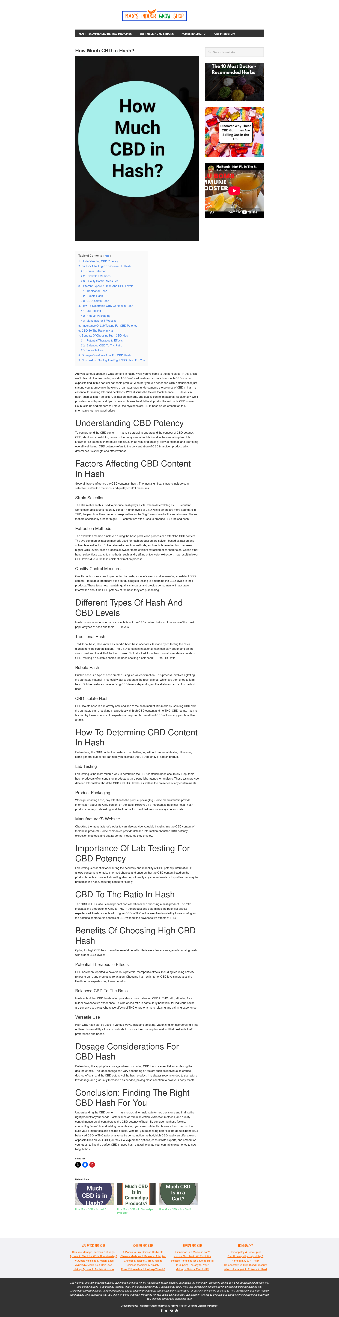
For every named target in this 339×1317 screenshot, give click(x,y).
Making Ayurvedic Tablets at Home (93, 1269)
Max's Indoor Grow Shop (170, 16)
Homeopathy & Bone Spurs (245, 1252)
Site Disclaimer (201, 1305)
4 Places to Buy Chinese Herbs (141, 1252)
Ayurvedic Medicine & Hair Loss (93, 1265)
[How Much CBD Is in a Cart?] (178, 1194)
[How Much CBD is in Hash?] (94, 1194)
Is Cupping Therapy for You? (192, 1265)
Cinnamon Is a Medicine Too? (192, 1252)
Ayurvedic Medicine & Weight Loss (94, 1260)
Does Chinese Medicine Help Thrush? (143, 1269)
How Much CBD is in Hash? (90, 1209)
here (189, 1298)
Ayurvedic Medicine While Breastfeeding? (93, 1256)
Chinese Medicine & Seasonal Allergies (143, 1256)
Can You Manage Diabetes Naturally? (93, 1252)
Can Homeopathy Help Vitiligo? (245, 1256)
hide (107, 255)
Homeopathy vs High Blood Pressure (245, 1265)
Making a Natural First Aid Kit (192, 1269)
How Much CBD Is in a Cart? (175, 1209)
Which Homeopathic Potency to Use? (245, 1269)
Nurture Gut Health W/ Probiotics (192, 1256)
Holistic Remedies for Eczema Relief (192, 1260)
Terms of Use (185, 1305)
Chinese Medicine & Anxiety (143, 1265)
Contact (214, 1305)
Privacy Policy (169, 1305)
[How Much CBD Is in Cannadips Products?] (136, 1194)
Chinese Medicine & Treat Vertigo (143, 1260)
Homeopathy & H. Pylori (245, 1260)
